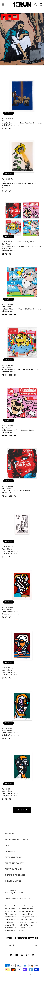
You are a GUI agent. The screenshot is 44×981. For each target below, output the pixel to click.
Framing (10, 851)
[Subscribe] (36, 945)
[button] (3, 4)
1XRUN (18, 974)
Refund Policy (13, 857)
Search (9, 833)
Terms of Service (15, 875)
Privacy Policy (13, 869)
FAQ (7, 845)
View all (22, 810)
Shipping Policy (14, 863)
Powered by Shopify (27, 974)
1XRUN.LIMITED (13, 881)
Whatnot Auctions (16, 839)
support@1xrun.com (21, 898)
